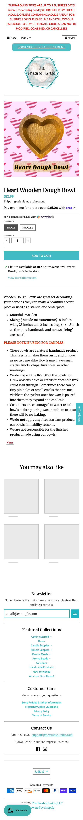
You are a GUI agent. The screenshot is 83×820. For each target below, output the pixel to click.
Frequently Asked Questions (41, 706)
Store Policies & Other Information (42, 702)
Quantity (9, 221)
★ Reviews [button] (79, 413)
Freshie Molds (40, 654)
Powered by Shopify (41, 807)
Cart (71, 37)
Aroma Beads (40, 658)
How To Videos (41, 671)
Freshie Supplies (40, 650)
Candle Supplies (40, 645)
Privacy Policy (41, 711)
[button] (41, 217)
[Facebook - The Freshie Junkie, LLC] (38, 748)
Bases (41, 641)
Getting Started (40, 636)
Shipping (10, 201)
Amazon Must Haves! (41, 676)
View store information (22, 277)
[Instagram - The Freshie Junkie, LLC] (45, 748)
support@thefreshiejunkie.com (52, 735)
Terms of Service (41, 715)
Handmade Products (41, 667)
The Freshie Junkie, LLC (47, 803)
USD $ (24, 37)
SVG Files (41, 663)
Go (75, 614)
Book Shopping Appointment (41, 47)
